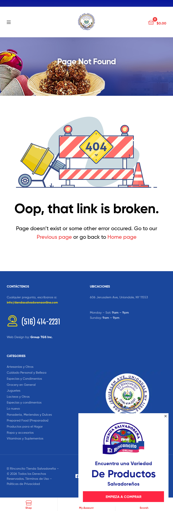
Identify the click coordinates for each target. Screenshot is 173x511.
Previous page (54, 237)
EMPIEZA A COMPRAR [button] (123, 496)
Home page (122, 237)
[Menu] (18, 21)
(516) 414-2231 (40, 322)
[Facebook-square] (77, 476)
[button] (166, 416)
